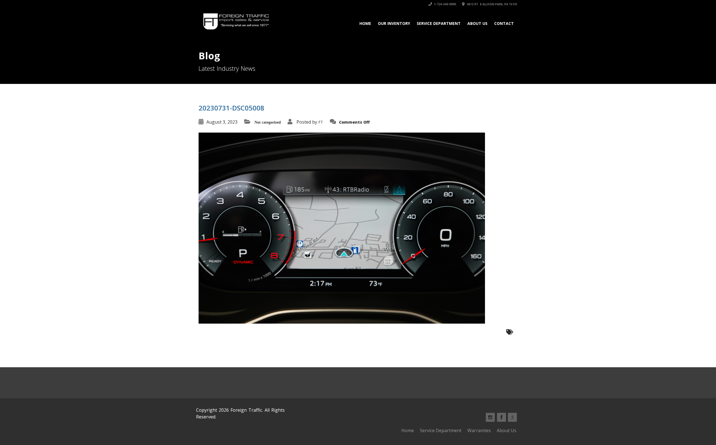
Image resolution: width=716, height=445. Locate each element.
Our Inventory (394, 23)
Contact (504, 23)
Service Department (439, 23)
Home (365, 23)
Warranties (479, 430)
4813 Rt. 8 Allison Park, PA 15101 (491, 4)
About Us (477, 23)
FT (320, 122)
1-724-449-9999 (444, 4)
